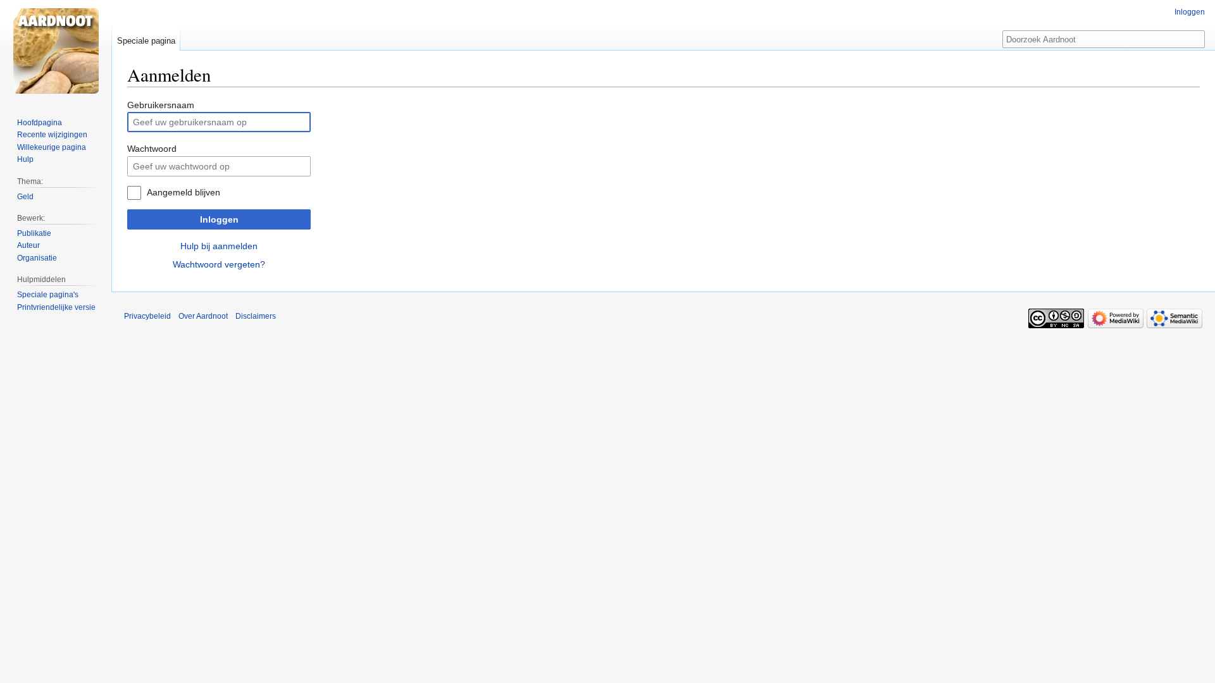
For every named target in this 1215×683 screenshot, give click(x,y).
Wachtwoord (152, 149)
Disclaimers (255, 316)
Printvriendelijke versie (56, 307)
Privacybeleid (147, 316)
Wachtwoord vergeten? (219, 264)
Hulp (25, 159)
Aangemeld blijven (183, 192)
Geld (25, 196)
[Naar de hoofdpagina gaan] (55, 50)
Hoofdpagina (39, 122)
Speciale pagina (146, 41)
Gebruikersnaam (160, 105)
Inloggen (219, 219)
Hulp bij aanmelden (219, 246)
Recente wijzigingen (52, 134)
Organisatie (37, 258)
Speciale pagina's (47, 294)
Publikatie (34, 233)
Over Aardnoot (203, 316)
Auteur (28, 245)
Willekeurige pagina (51, 147)
